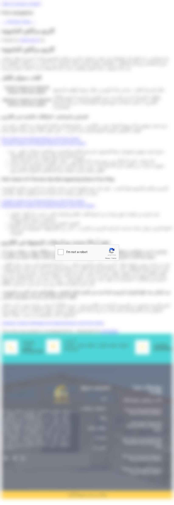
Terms (113, 258)
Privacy (107, 258)
